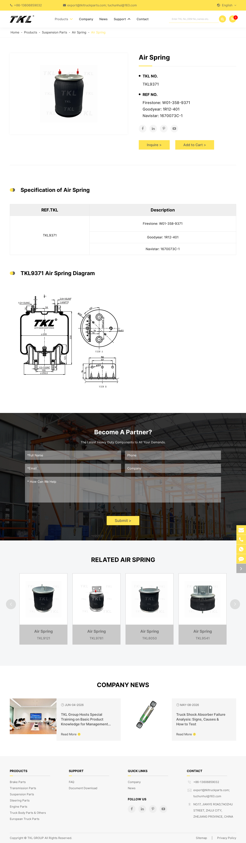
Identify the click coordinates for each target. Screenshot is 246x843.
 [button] (11, 604)
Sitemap (201, 838)
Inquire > (154, 145)
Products (64, 19)
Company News (123, 685)
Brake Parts (18, 782)
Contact (143, 19)
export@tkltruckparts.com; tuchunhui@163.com (102, 5)
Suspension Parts (54, 32)
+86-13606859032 (28, 5)
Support (122, 19)
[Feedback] (241, 558)
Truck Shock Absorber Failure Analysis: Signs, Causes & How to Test (200, 719)
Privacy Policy (226, 838)
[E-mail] (241, 530)
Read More (70, 734)
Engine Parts (18, 806)
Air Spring (79, 32)
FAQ (71, 782)
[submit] (222, 18)
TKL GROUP (35, 838)
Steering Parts (20, 800)
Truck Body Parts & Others (28, 813)
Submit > (123, 520)
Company (86, 19)
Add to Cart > (194, 145)
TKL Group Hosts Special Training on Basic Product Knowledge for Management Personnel (84, 719)
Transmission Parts (23, 788)
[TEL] (241, 539)
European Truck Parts (24, 819)
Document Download (83, 788)
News (103, 19)
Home (15, 32)
